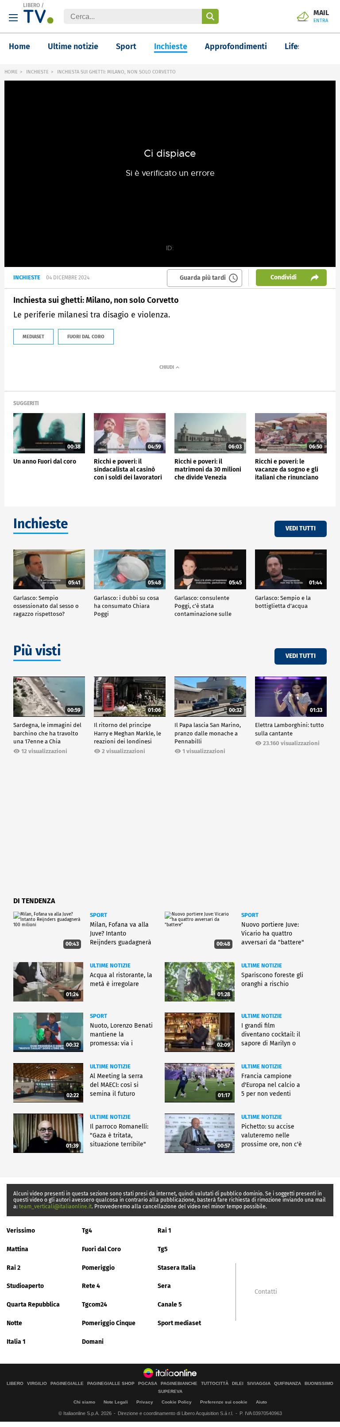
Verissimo (21, 1230)
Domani (93, 1342)
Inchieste (170, 46)
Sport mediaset (179, 1323)
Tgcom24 (94, 1304)
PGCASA (147, 1383)
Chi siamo (84, 1402)
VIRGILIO (37, 1383)
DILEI (237, 1383)
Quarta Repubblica (33, 1304)
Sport (126, 46)
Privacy (144, 1402)
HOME (11, 72)
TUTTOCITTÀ (214, 1383)
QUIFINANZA (287, 1383)
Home (19, 46)
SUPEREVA (170, 1391)
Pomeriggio (98, 1268)
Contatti (266, 1292)
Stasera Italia (177, 1268)
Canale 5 (170, 1304)
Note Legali (116, 1402)
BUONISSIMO (319, 1383)
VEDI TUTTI (301, 528)
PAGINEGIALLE (67, 1383)
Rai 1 (164, 1230)
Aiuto (261, 1402)
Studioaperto (25, 1286)
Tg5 (163, 1249)
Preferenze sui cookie (223, 1402)
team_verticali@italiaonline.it (55, 1206)
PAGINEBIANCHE (179, 1383)
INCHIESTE (37, 72)
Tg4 (87, 1230)
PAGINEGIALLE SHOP (111, 1383)
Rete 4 (91, 1286)
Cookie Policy (177, 1402)
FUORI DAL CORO (85, 337)
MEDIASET (33, 337)
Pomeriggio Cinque (108, 1323)
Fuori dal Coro (101, 1249)
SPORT (98, 915)
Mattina (17, 1249)
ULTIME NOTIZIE (110, 965)
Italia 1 (16, 1342)
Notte (14, 1323)
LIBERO (31, 5)
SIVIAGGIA (258, 1383)
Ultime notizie (73, 46)
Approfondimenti (236, 46)
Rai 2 (13, 1268)
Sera (164, 1286)
